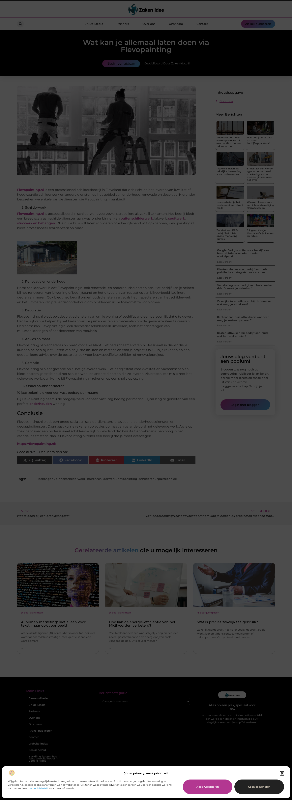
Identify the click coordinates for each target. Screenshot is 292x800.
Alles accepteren (207, 786)
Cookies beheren (259, 786)
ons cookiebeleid (38, 788)
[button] (282, 773)
